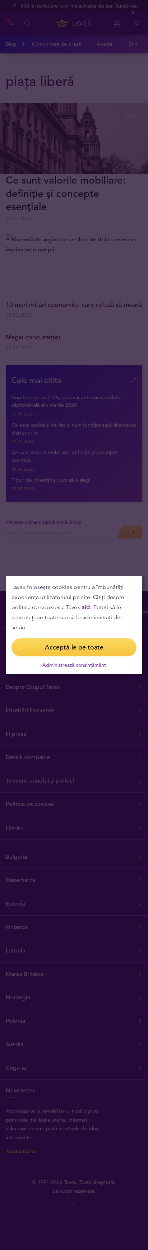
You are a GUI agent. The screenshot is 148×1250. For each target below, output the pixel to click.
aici (86, 607)
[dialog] (74, 625)
